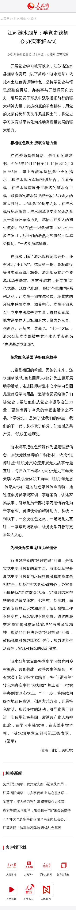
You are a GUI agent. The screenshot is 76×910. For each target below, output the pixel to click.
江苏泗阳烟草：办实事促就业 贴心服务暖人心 (37, 793)
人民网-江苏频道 (57, 54)
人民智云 (28, 899)
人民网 (5, 18)
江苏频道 (20, 18)
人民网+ (28, 874)
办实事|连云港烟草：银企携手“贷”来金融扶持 (37, 810)
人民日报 (11, 874)
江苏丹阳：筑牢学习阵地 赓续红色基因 (32, 828)
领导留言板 (63, 874)
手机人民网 (45, 874)
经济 (34, 18)
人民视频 (11, 899)
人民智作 (46, 899)
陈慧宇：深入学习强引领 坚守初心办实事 (34, 802)
